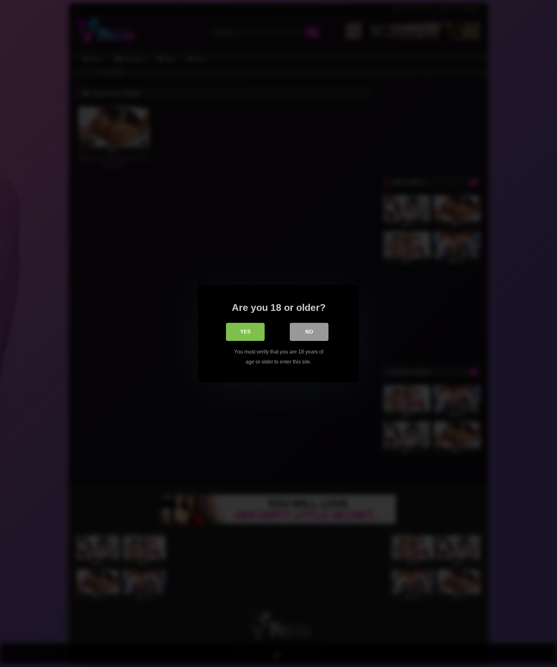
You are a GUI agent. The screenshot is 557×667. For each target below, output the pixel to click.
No (309, 331)
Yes (245, 331)
